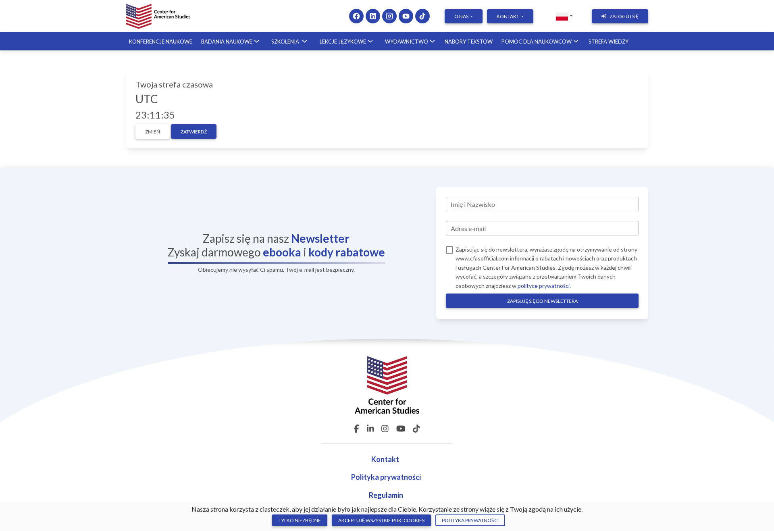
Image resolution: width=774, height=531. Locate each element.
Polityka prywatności (386, 477)
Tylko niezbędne (300, 520)
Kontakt (385, 459)
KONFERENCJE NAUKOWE (160, 41)
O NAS (461, 16)
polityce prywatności (544, 285)
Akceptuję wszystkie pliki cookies (381, 520)
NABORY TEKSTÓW (469, 41)
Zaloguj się (624, 16)
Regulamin (386, 495)
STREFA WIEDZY (608, 41)
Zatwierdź (194, 132)
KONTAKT (508, 16)
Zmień (152, 132)
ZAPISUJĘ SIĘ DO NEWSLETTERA (542, 301)
